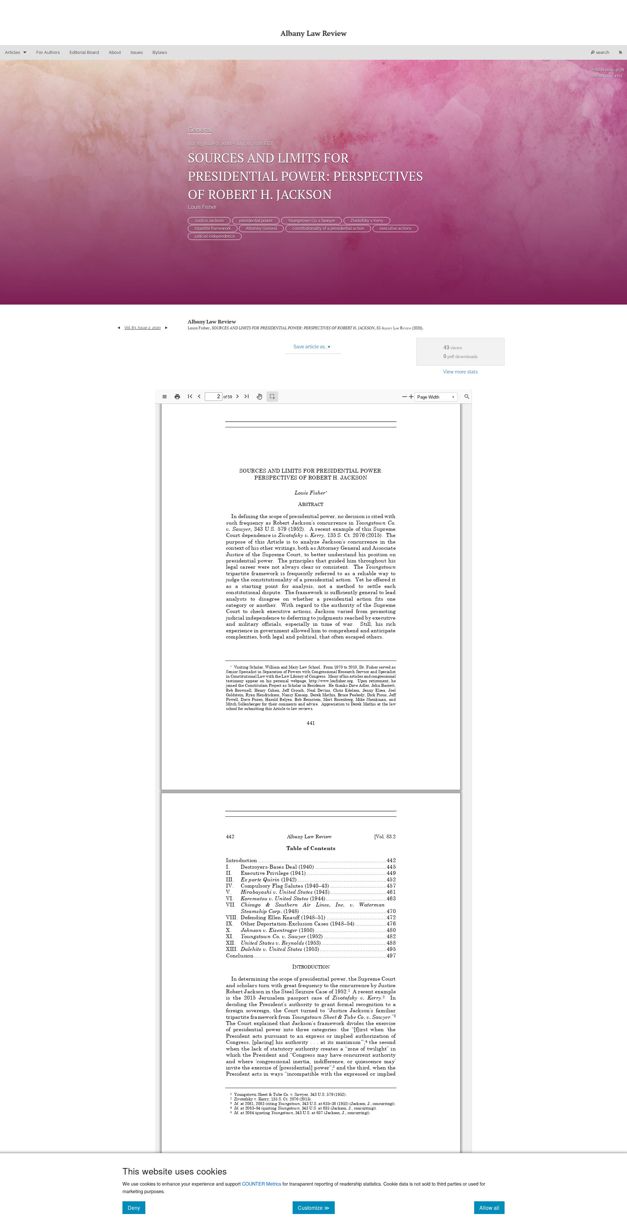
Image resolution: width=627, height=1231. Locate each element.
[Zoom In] (411, 396)
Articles (12, 52)
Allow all (492, 1207)
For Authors (48, 52)
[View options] (164, 397)
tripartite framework (213, 228)
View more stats (460, 371)
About (115, 52)
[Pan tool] (259, 396)
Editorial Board (84, 52)
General (200, 130)
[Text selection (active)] (272, 396)
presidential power (256, 220)
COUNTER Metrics (261, 1183)
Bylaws (160, 52)
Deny (136, 1207)
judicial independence (215, 236)
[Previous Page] (199, 396)
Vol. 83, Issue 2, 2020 (209, 143)
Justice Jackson (209, 220)
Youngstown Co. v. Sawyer (311, 220)
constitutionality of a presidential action (328, 228)
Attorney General (261, 228)
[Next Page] (237, 396)
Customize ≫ (316, 1207)
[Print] (177, 396)
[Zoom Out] (405, 396)
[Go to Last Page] (246, 396)
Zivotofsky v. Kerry (366, 220)
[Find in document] (467, 396)
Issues (137, 52)
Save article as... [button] (312, 346)
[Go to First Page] (190, 396)
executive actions (395, 228)
